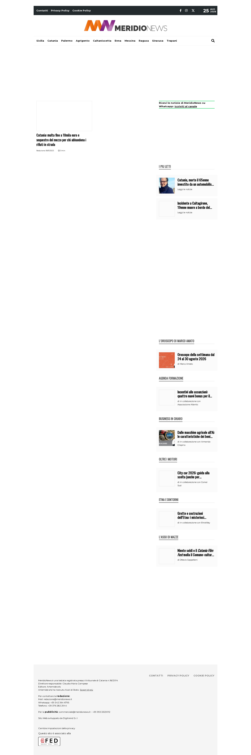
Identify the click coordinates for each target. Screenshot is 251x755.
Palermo (67, 40)
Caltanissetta (102, 40)
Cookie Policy (81, 10)
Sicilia (40, 40)
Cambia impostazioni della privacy (56, 728)
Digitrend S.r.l (70, 718)
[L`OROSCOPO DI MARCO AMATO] (176, 337)
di (179, 364)
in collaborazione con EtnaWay (195, 522)
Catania (52, 40)
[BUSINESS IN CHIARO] (170, 414)
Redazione (40, 151)
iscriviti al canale (186, 106)
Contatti (42, 10)
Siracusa (157, 40)
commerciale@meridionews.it (75, 711)
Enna (118, 40)
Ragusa (144, 40)
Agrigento (83, 40)
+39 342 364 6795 (60, 702)
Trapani (172, 40)
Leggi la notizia (185, 189)
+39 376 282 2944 (57, 705)
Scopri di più (86, 689)
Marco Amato (186, 364)
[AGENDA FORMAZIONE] (171, 374)
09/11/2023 (50, 151)
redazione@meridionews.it (58, 699)
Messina (130, 40)
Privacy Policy (60, 10)
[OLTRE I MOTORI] (168, 455)
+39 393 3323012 (101, 711)
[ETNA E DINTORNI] (168, 495)
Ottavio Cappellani (189, 560)
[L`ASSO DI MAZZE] (168, 533)
